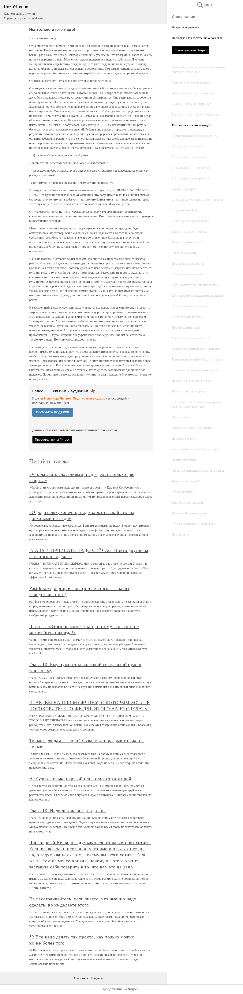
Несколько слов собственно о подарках (197, 38)
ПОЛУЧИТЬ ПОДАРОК (52, 412)
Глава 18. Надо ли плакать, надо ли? (67, 810)
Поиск (204, 4)
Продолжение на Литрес (190, 50)
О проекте (81, 978)
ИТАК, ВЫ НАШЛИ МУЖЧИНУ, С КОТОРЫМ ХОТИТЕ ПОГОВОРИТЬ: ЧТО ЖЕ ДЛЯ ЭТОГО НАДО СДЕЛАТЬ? (89, 705)
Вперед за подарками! (186, 27)
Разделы (97, 978)
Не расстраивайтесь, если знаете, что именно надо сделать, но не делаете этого (82, 902)
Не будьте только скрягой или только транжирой (80, 778)
